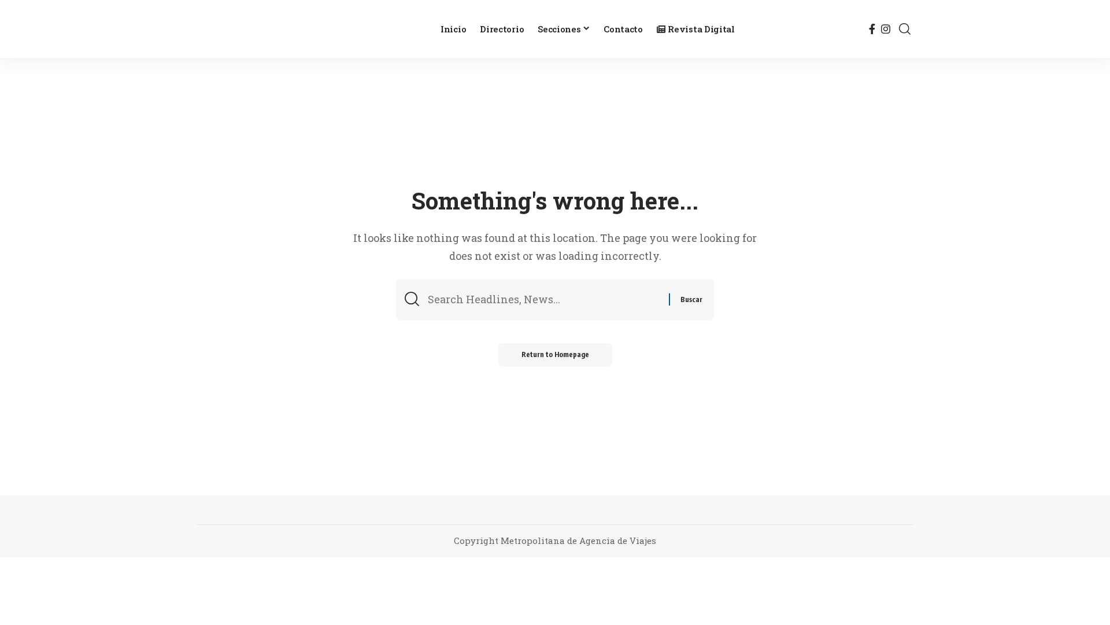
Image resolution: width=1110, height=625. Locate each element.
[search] (905, 29)
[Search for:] (544, 299)
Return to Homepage (555, 354)
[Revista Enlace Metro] (309, 29)
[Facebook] (872, 29)
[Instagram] (885, 29)
